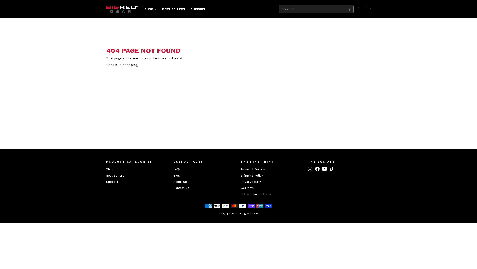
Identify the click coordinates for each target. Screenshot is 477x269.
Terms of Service (253, 169)
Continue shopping (122, 65)
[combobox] (316, 9)
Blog (176, 175)
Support (198, 9)
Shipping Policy (252, 175)
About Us (180, 181)
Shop (149, 9)
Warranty (247, 188)
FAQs (177, 169)
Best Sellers (173, 9)
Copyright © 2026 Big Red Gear (238, 213)
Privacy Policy (251, 181)
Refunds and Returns (256, 194)
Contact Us (181, 188)
